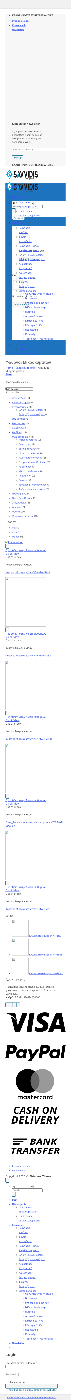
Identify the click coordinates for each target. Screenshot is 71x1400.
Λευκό (15, 532)
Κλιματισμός (26, 263)
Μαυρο (15, 536)
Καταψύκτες (19, 423)
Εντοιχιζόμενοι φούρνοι (32, 259)
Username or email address (21, 1363)
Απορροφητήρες (27, 277)
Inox (14, 527)
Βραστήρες (31, 298)
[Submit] (14, 210)
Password (11, 1374)
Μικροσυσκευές (27, 290)
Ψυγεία (16, 511)
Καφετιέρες (31, 334)
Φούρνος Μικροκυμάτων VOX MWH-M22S (28, 655)
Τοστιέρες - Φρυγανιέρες (33, 484)
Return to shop (21, 304)
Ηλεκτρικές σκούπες (37, 302)
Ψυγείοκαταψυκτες (29, 250)
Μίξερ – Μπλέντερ (35, 307)
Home (9, 367)
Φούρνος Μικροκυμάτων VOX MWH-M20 (27, 909)
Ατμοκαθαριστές (34, 316)
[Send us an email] (14, 1004)
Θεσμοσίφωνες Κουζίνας (39, 293)
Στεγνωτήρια (19, 502)
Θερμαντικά (25, 268)
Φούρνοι (16, 507)
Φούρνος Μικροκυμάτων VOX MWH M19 (27, 572)
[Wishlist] (7, 546)
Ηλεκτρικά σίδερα (35, 325)
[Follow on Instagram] (11, 1004)
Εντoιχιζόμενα (27, 286)
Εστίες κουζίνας (34, 320)
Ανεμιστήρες (26, 272)
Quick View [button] (12, 553)
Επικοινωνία (19, 25)
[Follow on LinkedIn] (18, 1004)
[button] (18, 29)
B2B (14, 187)
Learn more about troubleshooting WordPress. (31, 1397)
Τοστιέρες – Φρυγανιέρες (39, 338)
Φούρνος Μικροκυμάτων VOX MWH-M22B (28, 738)
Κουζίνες (17, 432)
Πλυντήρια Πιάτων (29, 245)
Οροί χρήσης (26, 211)
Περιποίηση (31, 329)
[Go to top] (7, 1180)
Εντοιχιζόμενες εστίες (31, 254)
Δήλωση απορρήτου (29, 215)
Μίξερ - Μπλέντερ (29, 471)
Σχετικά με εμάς (21, 20)
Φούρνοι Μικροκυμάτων (32, 489)
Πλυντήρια (24, 227)
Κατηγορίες (18, 222)
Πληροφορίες (19, 196)
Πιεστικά (30, 311)
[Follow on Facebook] (7, 1004)
